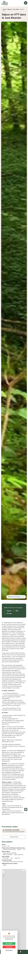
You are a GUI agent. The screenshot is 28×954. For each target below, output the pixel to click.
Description (14, 837)
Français (20, 952)
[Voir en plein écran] (4, 875)
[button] (4, 871)
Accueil (4, 9)
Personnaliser (9, 950)
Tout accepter (9, 943)
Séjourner (9, 9)
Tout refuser (9, 947)
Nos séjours (16, 9)
